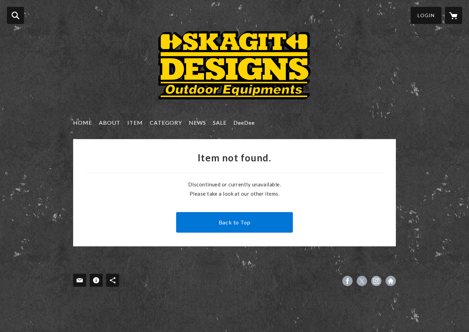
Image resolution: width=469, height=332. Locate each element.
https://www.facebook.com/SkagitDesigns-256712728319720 (347, 281)
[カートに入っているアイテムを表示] (453, 15)
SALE (220, 122)
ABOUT (110, 122)
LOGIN (426, 15)
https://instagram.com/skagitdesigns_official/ (376, 281)
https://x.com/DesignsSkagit (362, 281)
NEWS (197, 122)
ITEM (135, 122)
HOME (82, 122)
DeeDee (244, 122)
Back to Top (235, 222)
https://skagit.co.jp (391, 281)
